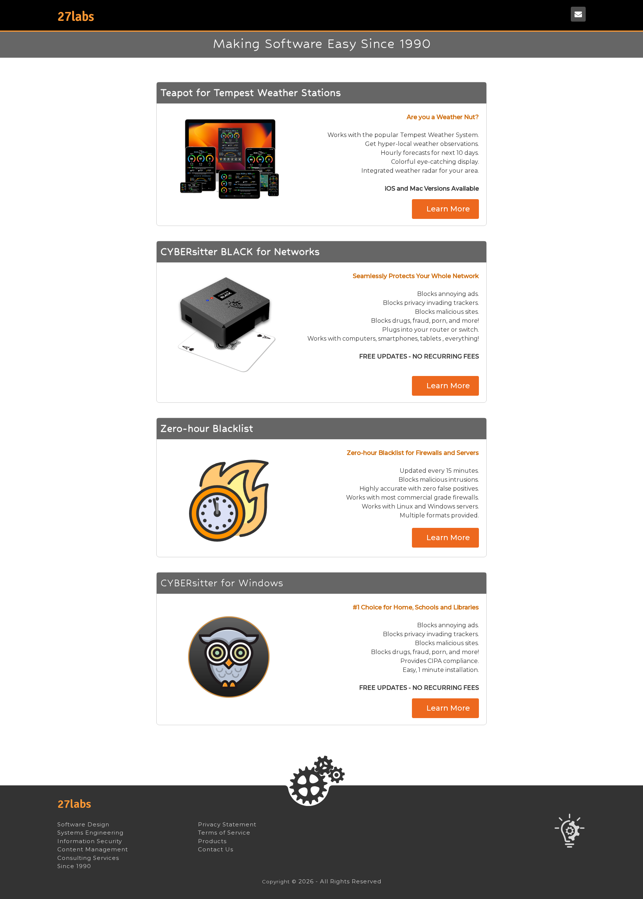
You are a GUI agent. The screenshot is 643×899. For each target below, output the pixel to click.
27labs (74, 804)
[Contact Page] (578, 14)
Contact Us (215, 849)
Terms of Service (224, 832)
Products (212, 841)
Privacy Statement (227, 824)
